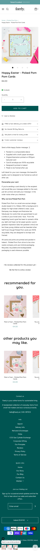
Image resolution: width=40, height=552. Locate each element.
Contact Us (20, 478)
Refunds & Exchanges (20, 431)
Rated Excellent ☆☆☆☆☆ (20, 2)
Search (20, 424)
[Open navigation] (3, 9)
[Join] (35, 506)
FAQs (20, 434)
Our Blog (20, 474)
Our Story (20, 471)
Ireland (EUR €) (19, 520)
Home (3, 20)
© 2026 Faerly (6, 540)
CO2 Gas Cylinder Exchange (20, 438)
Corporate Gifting (20, 441)
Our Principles (20, 444)
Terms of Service (20, 455)
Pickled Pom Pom (12, 20)
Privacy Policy (20, 451)
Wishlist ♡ (20, 481)
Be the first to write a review (20, 270)
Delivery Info (20, 427)
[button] (20, 45)
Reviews (20, 448)
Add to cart (20, 108)
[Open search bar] (8, 9)
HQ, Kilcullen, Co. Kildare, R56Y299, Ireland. (25, 540)
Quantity (5, 95)
